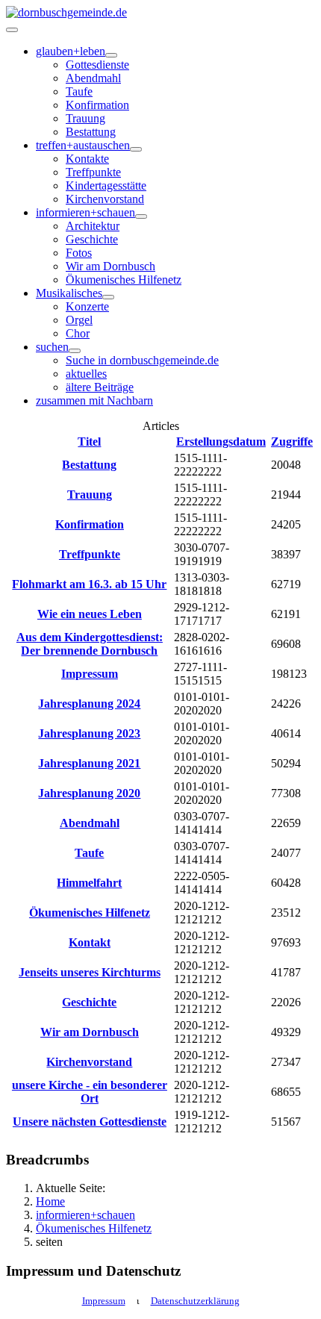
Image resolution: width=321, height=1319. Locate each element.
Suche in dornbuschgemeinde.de (142, 360)
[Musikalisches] (108, 297)
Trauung (85, 118)
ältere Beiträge (100, 387)
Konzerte (87, 306)
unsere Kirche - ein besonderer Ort (89, 1092)
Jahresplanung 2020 (89, 793)
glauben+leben (70, 51)
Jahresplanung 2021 (89, 763)
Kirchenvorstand (105, 199)
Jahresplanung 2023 (89, 733)
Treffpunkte (93, 172)
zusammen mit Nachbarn (94, 400)
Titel (89, 441)
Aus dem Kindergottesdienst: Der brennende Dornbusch (89, 644)
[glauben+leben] (111, 55)
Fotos (79, 252)
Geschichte (92, 239)
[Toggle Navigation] (12, 30)
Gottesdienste (97, 64)
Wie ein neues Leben (89, 614)
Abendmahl (93, 78)
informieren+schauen (85, 212)
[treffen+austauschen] (136, 149)
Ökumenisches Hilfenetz (123, 279)
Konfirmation (97, 105)
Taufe (79, 91)
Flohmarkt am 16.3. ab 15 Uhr (89, 584)
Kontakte (87, 158)
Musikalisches (69, 293)
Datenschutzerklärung (195, 1300)
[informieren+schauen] (141, 216)
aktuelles (86, 373)
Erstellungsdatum (221, 441)
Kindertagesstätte (106, 185)
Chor (78, 333)
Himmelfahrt (89, 882)
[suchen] (75, 351)
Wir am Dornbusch (110, 266)
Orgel (79, 320)
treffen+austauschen (83, 145)
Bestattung (91, 131)
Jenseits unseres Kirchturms (89, 972)
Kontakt (89, 942)
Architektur (92, 225)
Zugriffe (292, 441)
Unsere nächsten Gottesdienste (89, 1121)
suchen (52, 346)
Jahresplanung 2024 (89, 703)
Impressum (89, 673)
